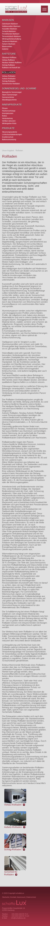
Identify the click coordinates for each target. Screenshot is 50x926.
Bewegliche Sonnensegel (12, 92)
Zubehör (5, 49)
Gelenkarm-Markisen (10, 24)
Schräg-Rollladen (8, 81)
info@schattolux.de (18, 918)
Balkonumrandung (9, 139)
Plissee (5, 108)
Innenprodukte (12, 104)
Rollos (4, 116)
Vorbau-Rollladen (8, 76)
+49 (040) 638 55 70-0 (19, 914)
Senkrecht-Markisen (9, 41)
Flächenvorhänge (8, 111)
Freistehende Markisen (10, 34)
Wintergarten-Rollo (9, 123)
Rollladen (9, 72)
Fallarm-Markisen (8, 44)
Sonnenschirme (8, 97)
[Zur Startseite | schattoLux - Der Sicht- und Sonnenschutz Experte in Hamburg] (16, 12)
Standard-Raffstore (9, 57)
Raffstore (9, 54)
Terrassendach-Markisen (11, 36)
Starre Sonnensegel (9, 95)
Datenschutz (31, 897)
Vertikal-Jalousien (9, 121)
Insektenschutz (7, 137)
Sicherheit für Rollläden (11, 84)
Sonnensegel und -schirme (19, 88)
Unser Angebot (8, 150)
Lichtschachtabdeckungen (12, 134)
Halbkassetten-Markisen (11, 26)
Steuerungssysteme (9, 132)
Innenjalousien (7, 113)
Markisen (8, 20)
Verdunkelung (7, 118)
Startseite (5, 897)
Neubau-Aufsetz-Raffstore (12, 62)
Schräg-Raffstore (8, 65)
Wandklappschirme (9, 100)
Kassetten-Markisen (9, 29)
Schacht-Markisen (9, 31)
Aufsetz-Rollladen (9, 78)
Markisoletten (7, 46)
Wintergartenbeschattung (11, 39)
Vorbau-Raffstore (8, 60)
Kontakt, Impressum (17, 897)
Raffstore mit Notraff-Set (11, 67)
